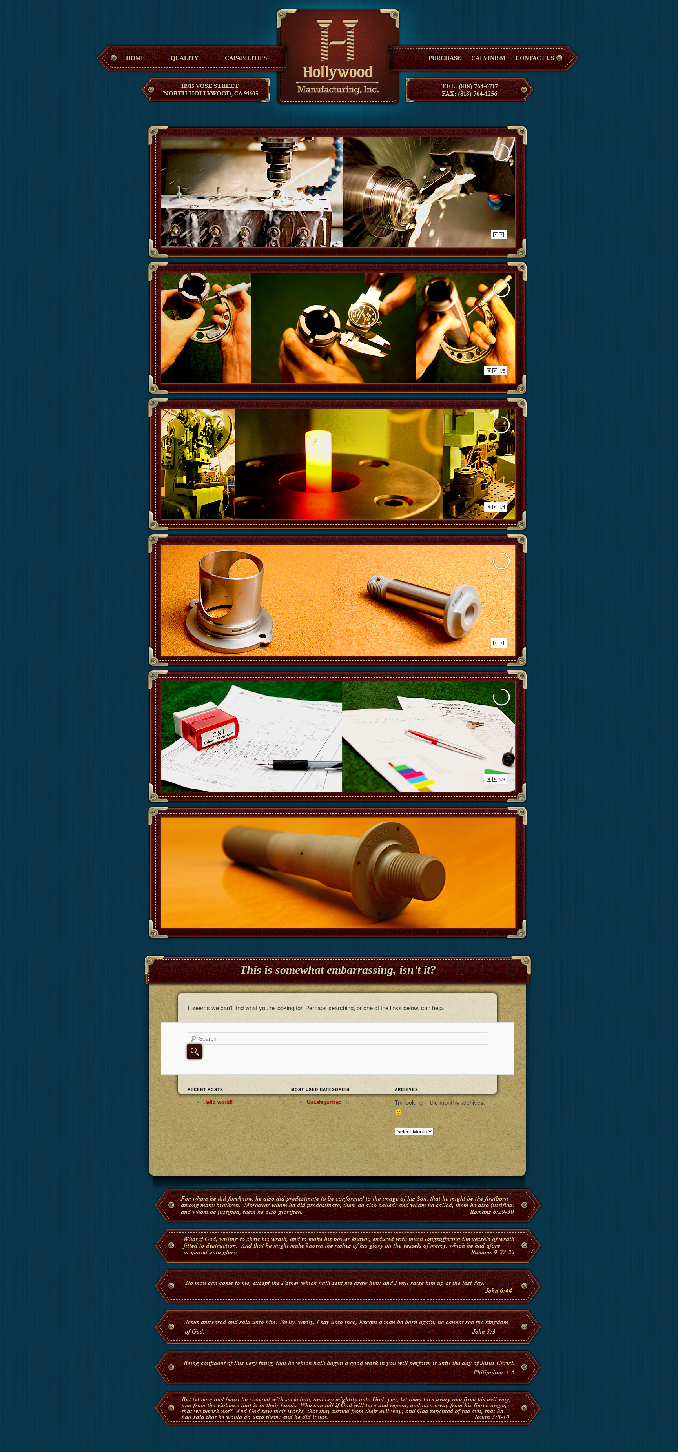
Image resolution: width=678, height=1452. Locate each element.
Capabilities (246, 58)
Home (135, 58)
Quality (185, 58)
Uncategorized (324, 1102)
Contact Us (535, 58)
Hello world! (218, 1102)
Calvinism (488, 58)
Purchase (444, 58)
